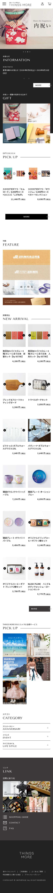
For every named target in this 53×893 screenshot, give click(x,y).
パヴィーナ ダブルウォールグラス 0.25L (39, 447)
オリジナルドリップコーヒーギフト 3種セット (39, 539)
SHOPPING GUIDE (19, 817)
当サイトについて (9, 871)
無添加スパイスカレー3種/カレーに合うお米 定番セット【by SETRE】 (14, 354)
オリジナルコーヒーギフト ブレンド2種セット (14, 585)
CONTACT (14, 823)
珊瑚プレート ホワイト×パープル (14, 539)
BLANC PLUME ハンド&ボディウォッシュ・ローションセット (39, 587)
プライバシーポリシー (33, 874)
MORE (38, 85)
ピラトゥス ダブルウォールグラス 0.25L (14, 447)
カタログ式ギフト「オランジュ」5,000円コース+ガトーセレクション (39, 192)
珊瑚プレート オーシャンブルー (39, 493)
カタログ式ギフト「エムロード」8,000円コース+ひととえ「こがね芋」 (14, 192)
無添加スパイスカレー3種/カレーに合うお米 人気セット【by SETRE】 (39, 354)
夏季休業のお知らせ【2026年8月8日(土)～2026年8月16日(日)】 (26, 71)
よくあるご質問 (37, 871)
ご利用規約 (24, 871)
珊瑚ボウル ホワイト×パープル (14, 493)
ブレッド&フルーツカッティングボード (13, 401)
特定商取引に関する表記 (12, 874)
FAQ (11, 828)
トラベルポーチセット (38, 399)
